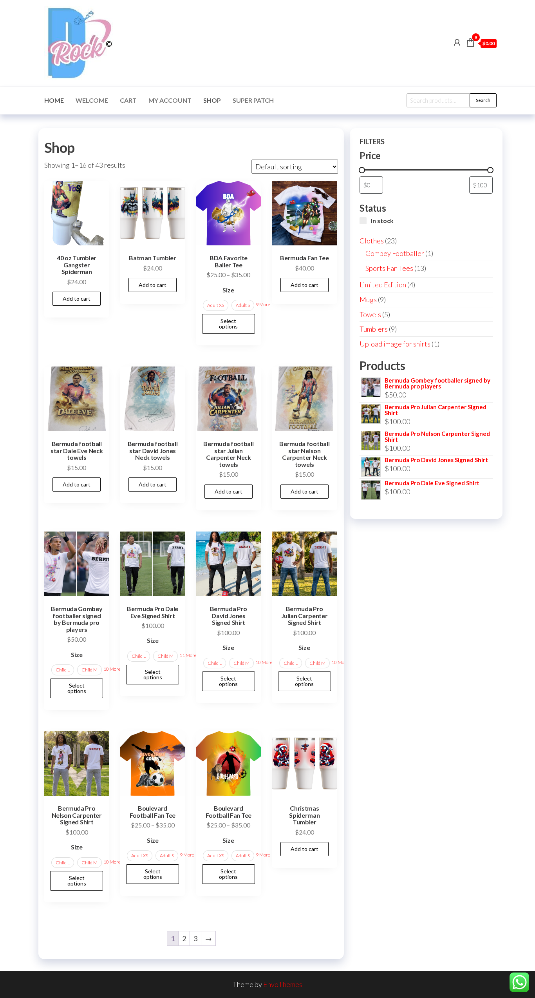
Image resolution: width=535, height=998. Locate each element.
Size (228, 290)
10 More (112, 669)
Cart (128, 100)
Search (483, 100)
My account (170, 100)
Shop (212, 100)
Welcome (92, 100)
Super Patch (253, 100)
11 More (188, 655)
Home (54, 100)
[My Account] (457, 42)
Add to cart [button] (76, 298)
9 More (263, 304)
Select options (228, 324)
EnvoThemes (282, 984)
